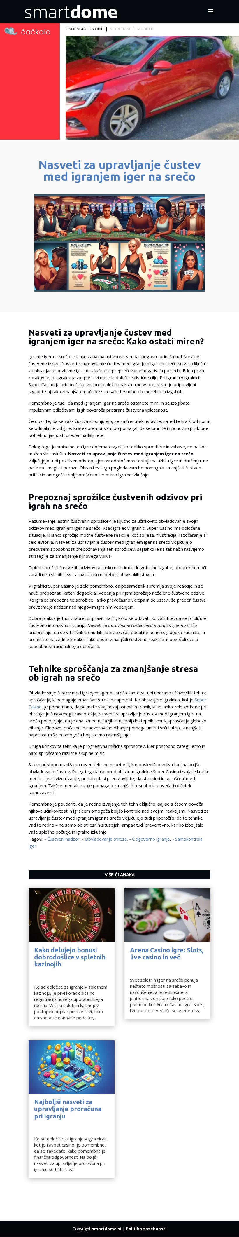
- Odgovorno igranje (149, 839)
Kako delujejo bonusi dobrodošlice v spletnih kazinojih (70, 957)
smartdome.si (106, 1228)
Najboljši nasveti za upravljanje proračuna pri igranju (67, 1108)
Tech (39, 974)
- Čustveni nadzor (62, 839)
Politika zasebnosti (146, 1228)
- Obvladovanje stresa (104, 839)
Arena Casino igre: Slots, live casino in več (166, 953)
